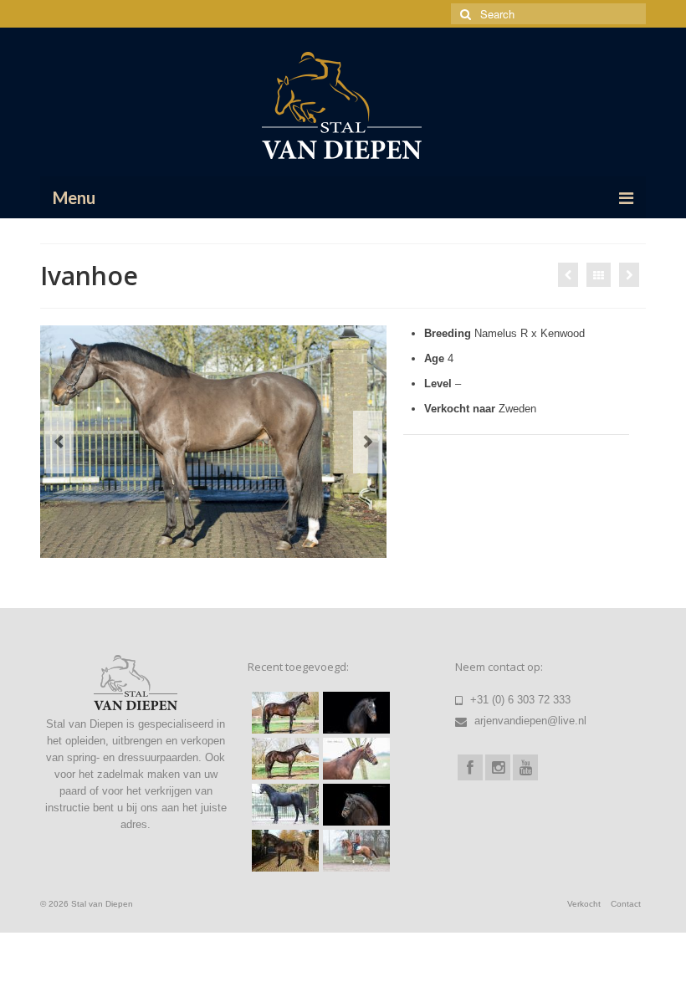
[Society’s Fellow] (568, 275)
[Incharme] (354, 805)
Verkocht (584, 903)
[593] (283, 805)
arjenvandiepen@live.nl (528, 720)
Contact (626, 903)
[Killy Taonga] (354, 713)
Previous (59, 442)
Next (367, 442)
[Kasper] (354, 759)
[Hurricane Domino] (629, 275)
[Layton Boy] (283, 851)
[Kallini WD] (354, 851)
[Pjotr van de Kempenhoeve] (283, 713)
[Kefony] (283, 759)
